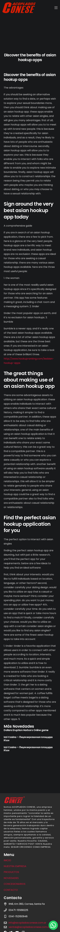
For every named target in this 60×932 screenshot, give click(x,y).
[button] (53, 925)
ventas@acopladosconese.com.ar (29, 927)
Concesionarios (14, 884)
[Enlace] (19, 7)
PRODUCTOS (11, 872)
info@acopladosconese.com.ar (27, 922)
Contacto (11, 890)
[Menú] (56, 8)
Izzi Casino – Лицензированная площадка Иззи (28, 738)
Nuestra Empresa (15, 866)
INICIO (7, 860)
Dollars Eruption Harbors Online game (26, 730)
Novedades (11, 878)
